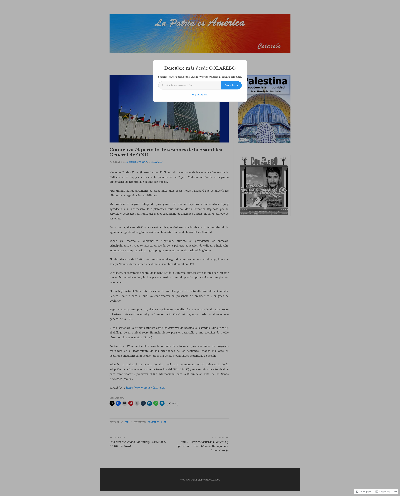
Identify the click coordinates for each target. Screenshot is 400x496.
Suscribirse (231, 85)
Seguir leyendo (200, 94)
